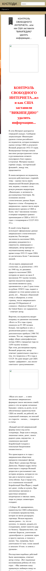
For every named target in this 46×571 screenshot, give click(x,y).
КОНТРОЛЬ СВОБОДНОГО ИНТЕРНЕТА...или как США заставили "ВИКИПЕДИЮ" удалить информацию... (24, 28)
